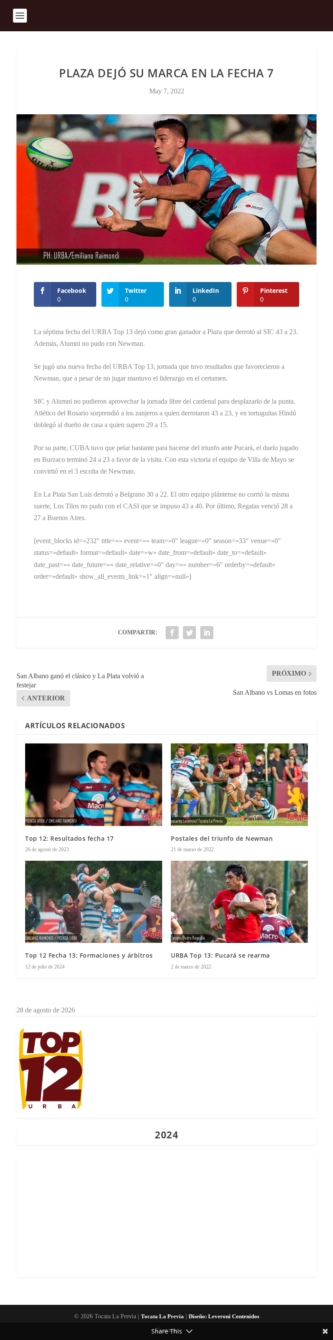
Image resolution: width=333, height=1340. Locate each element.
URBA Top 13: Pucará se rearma (220, 955)
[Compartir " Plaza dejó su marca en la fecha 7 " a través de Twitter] (189, 632)
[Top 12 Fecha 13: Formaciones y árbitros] (93, 902)
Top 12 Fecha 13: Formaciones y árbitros (89, 955)
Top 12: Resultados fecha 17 (69, 838)
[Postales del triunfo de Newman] (239, 784)
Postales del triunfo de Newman (222, 838)
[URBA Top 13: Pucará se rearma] (239, 902)
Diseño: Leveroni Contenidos (224, 1316)
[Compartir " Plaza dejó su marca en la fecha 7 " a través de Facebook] (172, 632)
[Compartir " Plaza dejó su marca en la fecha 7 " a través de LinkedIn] (206, 632)
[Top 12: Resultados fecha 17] (93, 784)
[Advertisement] (166, 1216)
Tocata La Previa (162, 1316)
